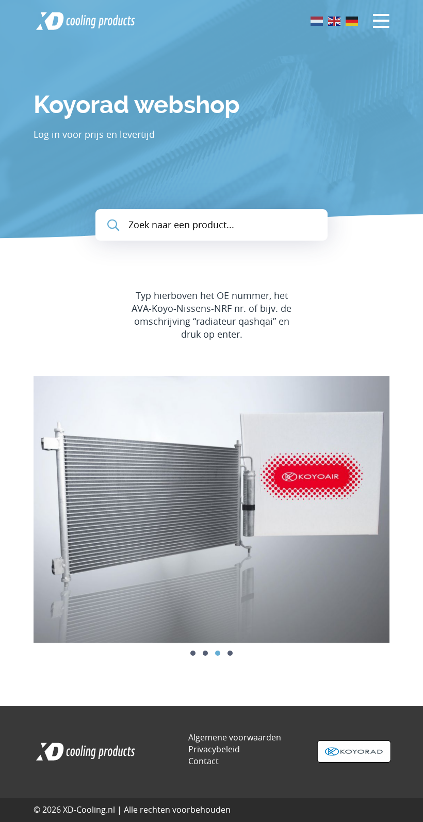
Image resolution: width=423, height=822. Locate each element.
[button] (193, 653)
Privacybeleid (214, 749)
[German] (352, 20)
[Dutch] (317, 20)
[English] (334, 20)
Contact (203, 761)
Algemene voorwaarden (234, 737)
